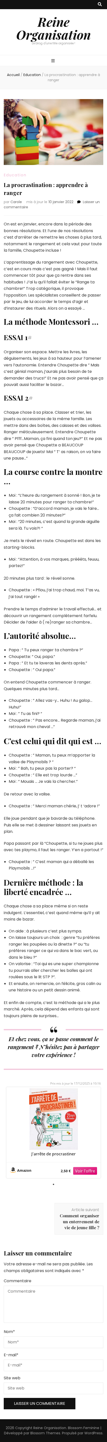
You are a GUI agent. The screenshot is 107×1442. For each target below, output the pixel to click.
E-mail (11, 1355)
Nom (9, 1331)
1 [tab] (53, 1184)
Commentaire (17, 1281)
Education (15, 175)
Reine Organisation (53, 28)
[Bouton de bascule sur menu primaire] (53, 61)
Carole (16, 201)
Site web (12, 1378)
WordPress (93, 1433)
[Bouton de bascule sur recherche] (100, 4)
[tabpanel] (53, 1132)
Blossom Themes (45, 1433)
